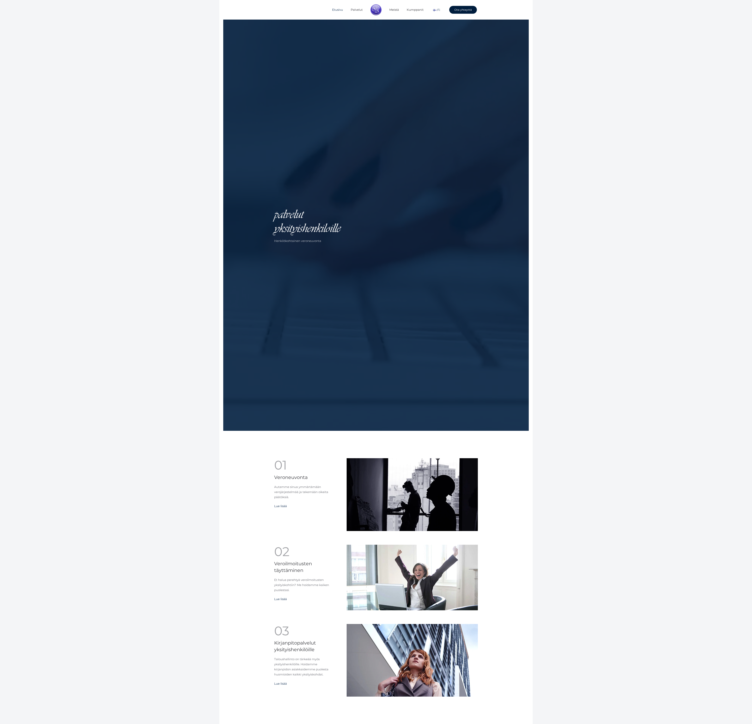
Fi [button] (438, 10)
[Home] (376, 10)
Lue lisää (280, 506)
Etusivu (337, 10)
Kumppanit (415, 10)
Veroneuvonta (291, 477)
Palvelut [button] (357, 10)
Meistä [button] (394, 10)
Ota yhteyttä (463, 10)
